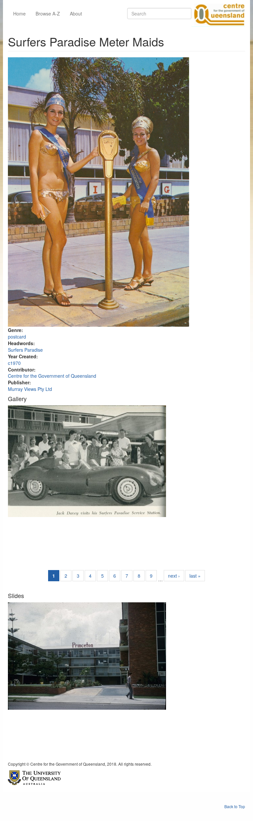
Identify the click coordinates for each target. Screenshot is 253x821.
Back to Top (234, 806)
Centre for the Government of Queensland (52, 375)
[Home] (218, 13)
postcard (17, 336)
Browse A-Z (48, 13)
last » (195, 575)
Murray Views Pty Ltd (30, 389)
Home (19, 13)
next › (174, 575)
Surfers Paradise (25, 349)
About (76, 13)
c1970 (14, 363)
